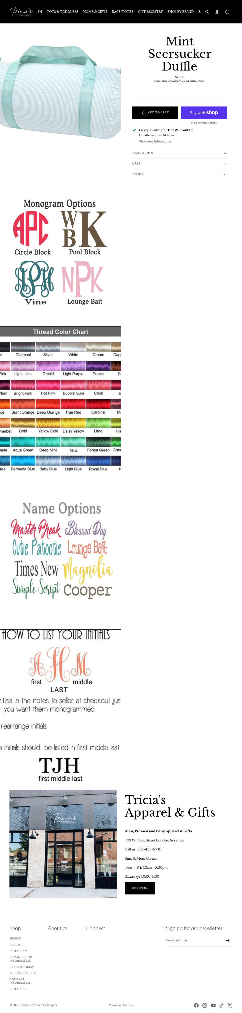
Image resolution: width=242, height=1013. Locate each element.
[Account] (217, 12)
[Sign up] (228, 941)
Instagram (18, 951)
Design (138, 174)
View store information (155, 141)
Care (136, 163)
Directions (139, 888)
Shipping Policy (22, 973)
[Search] (207, 12)
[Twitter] (230, 1005)
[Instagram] (204, 1005)
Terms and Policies (121, 1005)
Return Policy (21, 967)
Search (15, 938)
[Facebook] (196, 1005)
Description (142, 153)
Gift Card (17, 989)
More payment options (204, 123)
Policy (15, 945)
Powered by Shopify (44, 1005)
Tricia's (24, 1005)
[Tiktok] (221, 1005)
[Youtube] (213, 1005)
